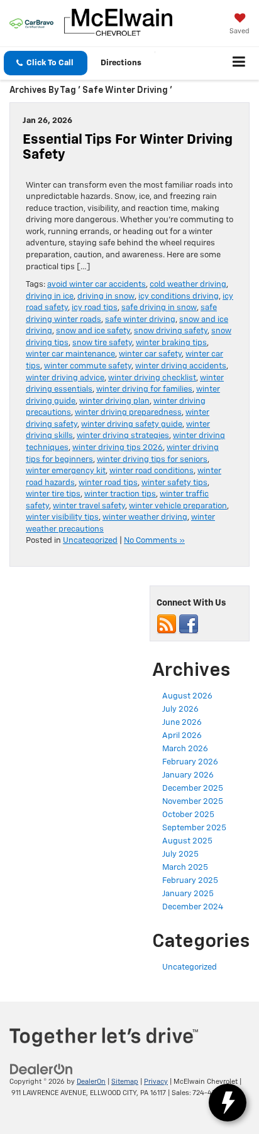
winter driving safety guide (131, 424)
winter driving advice (65, 378)
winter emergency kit (66, 471)
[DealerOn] (41, 1069)
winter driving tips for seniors (152, 460)
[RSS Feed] (167, 625)
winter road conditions (151, 471)
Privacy (156, 1081)
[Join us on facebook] (189, 625)
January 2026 (188, 775)
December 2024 (192, 907)
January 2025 (188, 894)
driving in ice (50, 296)
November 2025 (192, 802)
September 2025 (194, 828)
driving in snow (106, 296)
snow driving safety (170, 331)
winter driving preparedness (128, 413)
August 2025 (187, 841)
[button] (45, 63)
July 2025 (180, 854)
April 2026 (182, 736)
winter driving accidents (180, 366)
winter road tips (108, 483)
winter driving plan (114, 401)
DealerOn (91, 1081)
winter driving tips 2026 (117, 448)
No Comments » (154, 541)
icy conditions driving (178, 296)
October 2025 (188, 815)
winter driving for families (144, 389)
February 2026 (190, 762)
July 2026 (180, 709)
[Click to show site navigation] (239, 63)
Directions (121, 63)
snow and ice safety (93, 331)
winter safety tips (174, 483)
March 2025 (185, 868)
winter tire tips (53, 494)
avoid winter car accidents (96, 285)
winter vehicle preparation (178, 506)
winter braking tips (171, 343)
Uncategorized (90, 541)
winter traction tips (120, 494)
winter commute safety (87, 366)
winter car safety (150, 354)
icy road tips (95, 308)
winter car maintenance (70, 354)
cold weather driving (188, 285)
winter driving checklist (152, 378)
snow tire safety (102, 343)
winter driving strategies (123, 436)
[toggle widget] (227, 1102)
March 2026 (185, 749)
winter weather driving (144, 517)
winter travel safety (89, 506)
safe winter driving (140, 320)
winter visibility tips (62, 517)
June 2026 (182, 723)
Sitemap (124, 1081)
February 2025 (190, 881)
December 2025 (192, 788)
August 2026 (187, 696)
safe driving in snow (159, 308)
